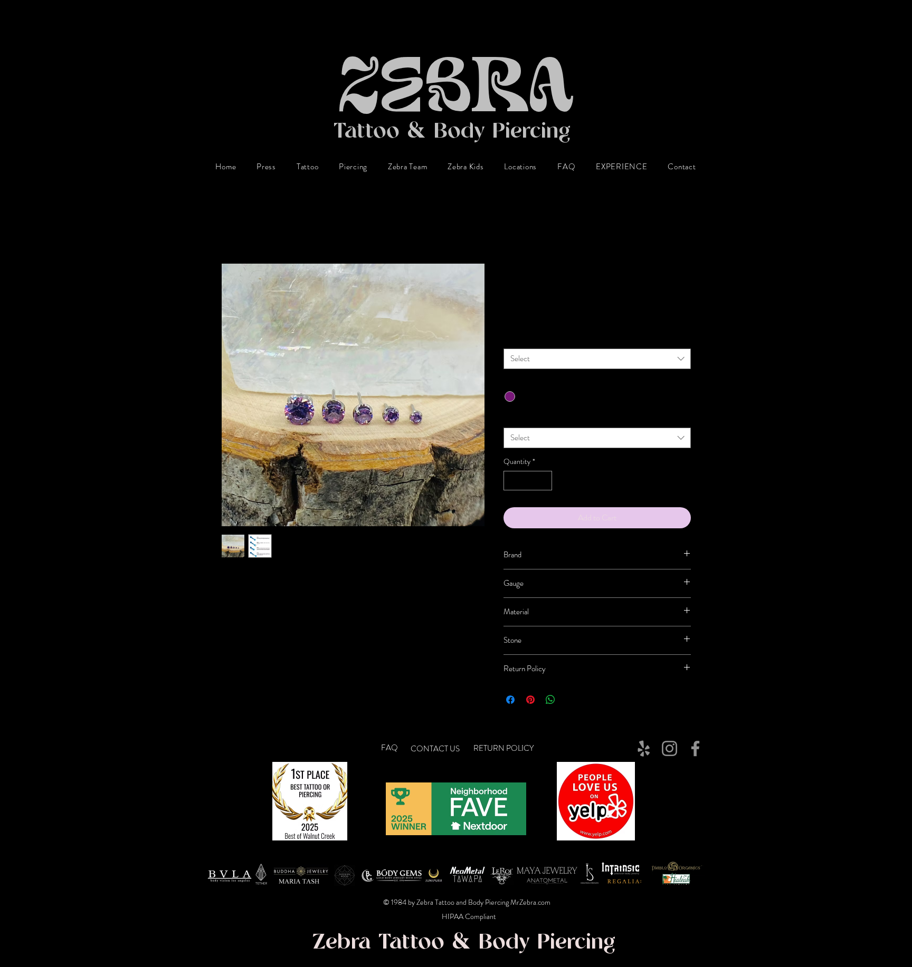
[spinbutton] (527, 480)
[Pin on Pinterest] (530, 699)
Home (231, 225)
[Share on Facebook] (510, 699)
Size (512, 339)
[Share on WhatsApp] (550, 699)
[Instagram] (669, 748)
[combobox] (597, 359)
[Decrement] (511, 480)
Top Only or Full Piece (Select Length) (563, 418)
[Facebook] (695, 748)
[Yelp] (643, 748)
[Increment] (543, 480)
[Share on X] (570, 699)
